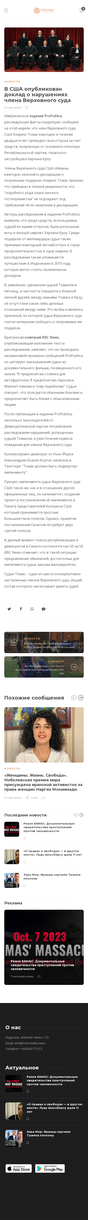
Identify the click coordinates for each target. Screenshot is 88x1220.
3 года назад (12, 107)
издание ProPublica (45, 116)
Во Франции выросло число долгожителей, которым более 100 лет (40, 669)
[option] (44, 753)
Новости (12, 81)
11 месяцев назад (22, 976)
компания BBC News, (42, 337)
